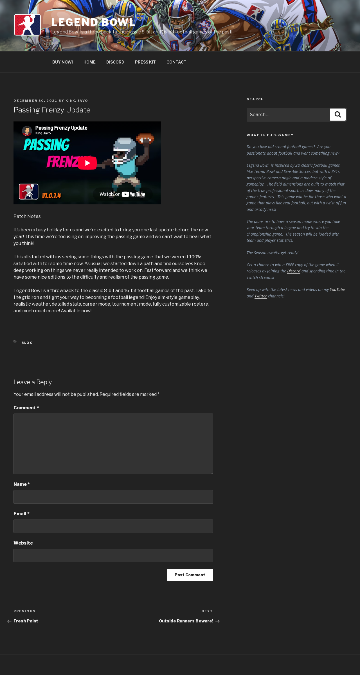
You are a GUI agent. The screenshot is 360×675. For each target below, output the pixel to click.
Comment (26, 407)
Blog (27, 343)
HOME (90, 62)
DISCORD (115, 62)
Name (22, 484)
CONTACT (176, 62)
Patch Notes (27, 216)
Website (23, 543)
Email (22, 513)
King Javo (77, 101)
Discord (293, 271)
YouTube (337, 289)
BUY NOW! (62, 62)
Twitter (261, 296)
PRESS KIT (145, 62)
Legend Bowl (94, 22)
